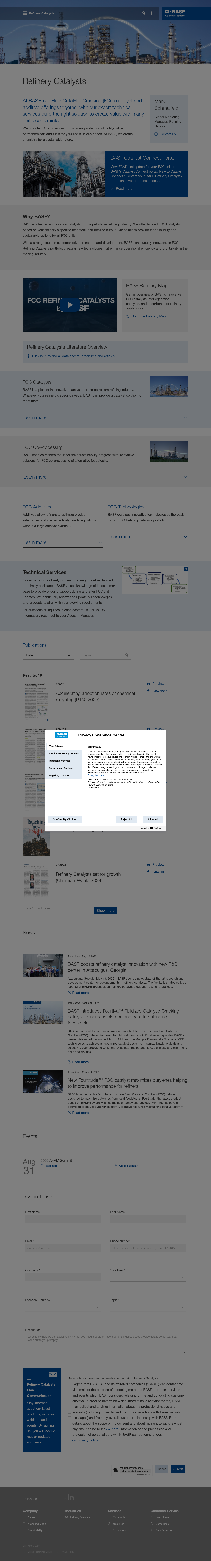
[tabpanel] (125, 769)
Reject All (126, 819)
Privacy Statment (96, 775)
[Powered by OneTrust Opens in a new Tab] (151, 829)
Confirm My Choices (65, 819)
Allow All (153, 819)
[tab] (64, 746)
